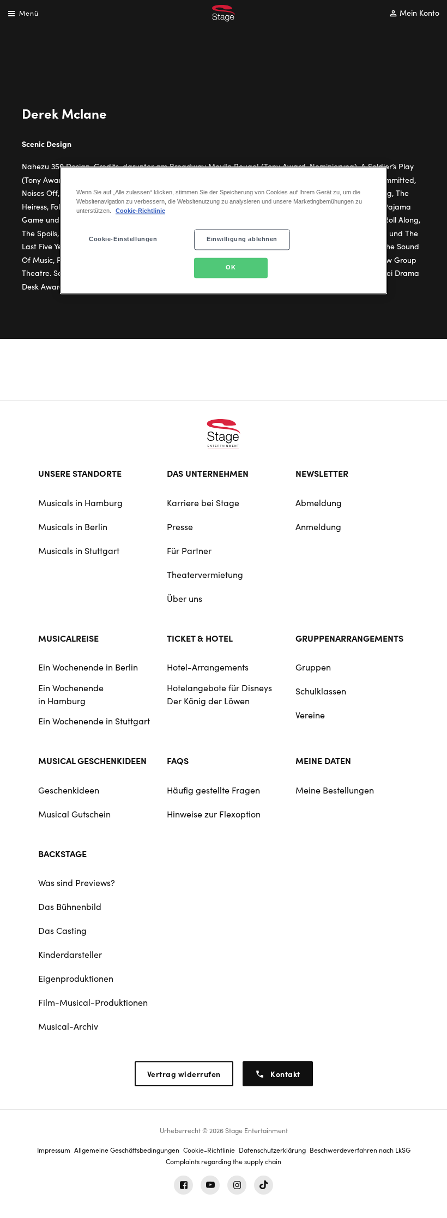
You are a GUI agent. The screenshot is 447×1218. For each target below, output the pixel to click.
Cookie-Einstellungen (123, 239)
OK (230, 267)
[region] (223, 230)
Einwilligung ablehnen (242, 239)
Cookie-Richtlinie (140, 210)
